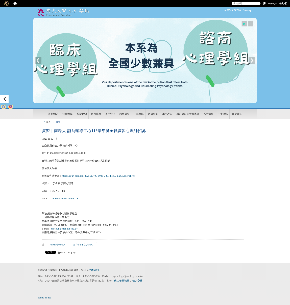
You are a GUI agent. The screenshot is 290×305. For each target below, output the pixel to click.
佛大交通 (137, 280)
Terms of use (44, 297)
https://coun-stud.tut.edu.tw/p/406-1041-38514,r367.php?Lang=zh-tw (98, 175)
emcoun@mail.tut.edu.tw (65, 198)
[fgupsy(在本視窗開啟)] (3, 106)
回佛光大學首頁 (232, 10)
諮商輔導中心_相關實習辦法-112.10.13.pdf (85, 244)
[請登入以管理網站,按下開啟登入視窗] (7, 3)
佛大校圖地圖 (122, 280)
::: (222, 10)
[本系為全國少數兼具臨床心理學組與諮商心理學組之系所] (145, 60)
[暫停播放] (250, 24)
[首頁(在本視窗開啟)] (15, 3)
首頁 (48, 121)
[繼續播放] (244, 24)
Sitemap (247, 10)
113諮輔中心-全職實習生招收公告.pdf (59, 244)
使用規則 (94, 270)
